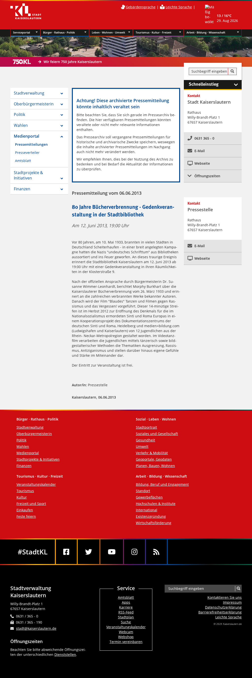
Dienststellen (65, 654)
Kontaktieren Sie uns (224, 597)
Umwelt (142, 446)
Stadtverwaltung (29, 93)
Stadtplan (126, 617)
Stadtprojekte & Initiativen (28, 175)
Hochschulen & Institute (155, 503)
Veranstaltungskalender (36, 484)
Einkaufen (24, 510)
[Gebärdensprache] (123, 7)
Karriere (126, 607)
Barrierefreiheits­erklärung (220, 612)
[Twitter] (88, 551)
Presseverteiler (27, 152)
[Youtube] (111, 551)
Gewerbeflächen (149, 497)
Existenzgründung (151, 516)
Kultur (21, 497)
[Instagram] (134, 551)
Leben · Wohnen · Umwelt (108, 32)
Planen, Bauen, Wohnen (155, 465)
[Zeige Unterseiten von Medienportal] (61, 136)
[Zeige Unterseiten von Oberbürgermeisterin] (61, 104)
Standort (143, 490)
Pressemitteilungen (31, 144)
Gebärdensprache (141, 7)
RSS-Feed (126, 612)
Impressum (232, 602)
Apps (126, 602)
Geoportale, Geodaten (154, 459)
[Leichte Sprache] (162, 7)
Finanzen (22, 189)
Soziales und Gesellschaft (157, 433)
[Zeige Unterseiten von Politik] (61, 115)
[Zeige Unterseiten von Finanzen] (61, 189)
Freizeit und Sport (31, 503)
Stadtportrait (146, 427)
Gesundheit (145, 440)
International (146, 510)
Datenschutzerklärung (223, 607)
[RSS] (156, 551)
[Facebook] (66, 551)
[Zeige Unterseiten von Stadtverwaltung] (61, 93)
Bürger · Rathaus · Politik (59, 32)
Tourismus (25, 490)
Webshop (126, 636)
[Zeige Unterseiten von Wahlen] (61, 126)
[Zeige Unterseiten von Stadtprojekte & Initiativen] (61, 178)
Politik (19, 114)
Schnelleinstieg (204, 84)
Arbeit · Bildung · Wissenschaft (206, 32)
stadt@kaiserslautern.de (36, 628)
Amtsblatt (23, 160)
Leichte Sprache (179, 7)
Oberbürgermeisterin (34, 104)
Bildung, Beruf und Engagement (162, 484)
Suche (126, 622)
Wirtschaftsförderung (153, 522)
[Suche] (232, 71)
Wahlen (21, 125)
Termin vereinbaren (126, 641)
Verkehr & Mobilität (152, 453)
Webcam (126, 632)
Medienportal (26, 136)
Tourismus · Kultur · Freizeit (153, 32)
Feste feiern (26, 516)
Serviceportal (21, 32)
